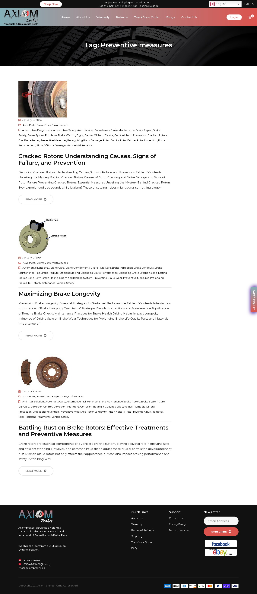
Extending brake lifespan (134, 272)
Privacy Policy (177, 524)
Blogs (170, 17)
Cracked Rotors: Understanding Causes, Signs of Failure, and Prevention (87, 159)
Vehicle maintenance (80, 145)
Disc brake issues (28, 140)
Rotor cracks (111, 140)
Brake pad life (50, 272)
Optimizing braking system (75, 277)
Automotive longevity (35, 267)
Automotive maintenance (82, 401)
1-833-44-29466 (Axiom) (35, 564)
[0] (249, 17)
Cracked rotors (157, 135)
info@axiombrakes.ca (31, 567)
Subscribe (219, 531)
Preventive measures (53, 140)
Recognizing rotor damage (84, 140)
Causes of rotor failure (98, 135)
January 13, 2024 (32, 119)
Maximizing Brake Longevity (59, 293)
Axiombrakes (85, 130)
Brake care (57, 267)
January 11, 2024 (31, 391)
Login (234, 17)
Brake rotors (132, 401)
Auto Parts (29, 125)
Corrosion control (41, 406)
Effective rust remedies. (132, 406)
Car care (23, 406)
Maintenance (60, 125)
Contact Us (189, 17)
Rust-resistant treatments (34, 416)
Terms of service (179, 530)
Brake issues (101, 130)
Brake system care (153, 401)
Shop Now (51, 4)
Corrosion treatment (66, 406)
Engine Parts (59, 396)
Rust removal (154, 411)
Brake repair (144, 130)
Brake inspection (122, 267)
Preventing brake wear (108, 277)
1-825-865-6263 (121, 6)
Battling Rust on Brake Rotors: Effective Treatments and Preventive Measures (93, 431)
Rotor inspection (147, 140)
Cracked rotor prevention (130, 135)
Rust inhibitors (116, 411)
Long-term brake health (43, 277)
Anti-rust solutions (33, 401)
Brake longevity (144, 267)
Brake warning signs (70, 135)
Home (65, 17)
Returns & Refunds (142, 530)
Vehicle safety (65, 282)
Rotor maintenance (44, 282)
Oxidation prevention (46, 411)
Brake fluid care (101, 267)
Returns (122, 17)
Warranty (102, 17)
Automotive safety (64, 130)
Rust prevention (135, 411)
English (221, 4)
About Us (83, 17)
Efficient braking (70, 272)
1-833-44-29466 (140, 6)
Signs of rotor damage (51, 145)
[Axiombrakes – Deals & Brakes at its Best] (21, 17)
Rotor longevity (96, 411)
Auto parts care (55, 401)
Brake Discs (43, 125)
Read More (33, 199)
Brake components (77, 267)
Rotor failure (128, 140)
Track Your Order (147, 17)
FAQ (134, 548)
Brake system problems (42, 135)
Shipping (136, 536)
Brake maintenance (123, 130)
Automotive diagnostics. (37, 130)
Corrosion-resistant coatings (98, 406)
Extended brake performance (99, 272)
